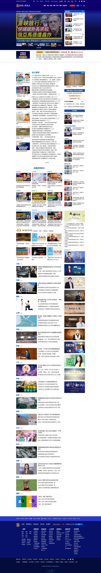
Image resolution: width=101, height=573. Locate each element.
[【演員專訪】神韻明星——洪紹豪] (39, 255)
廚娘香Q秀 (67, 543)
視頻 (48, 5)
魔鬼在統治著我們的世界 (66, 56)
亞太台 (49, 518)
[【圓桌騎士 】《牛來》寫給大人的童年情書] (68, 44)
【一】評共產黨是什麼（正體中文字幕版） (74, 223)
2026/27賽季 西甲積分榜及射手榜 (48, 480)
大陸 (17, 264)
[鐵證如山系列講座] (74, 392)
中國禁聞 (18, 190)
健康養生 (18, 72)
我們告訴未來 (50, 54)
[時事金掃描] (74, 288)
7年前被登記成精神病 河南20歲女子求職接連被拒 (45, 113)
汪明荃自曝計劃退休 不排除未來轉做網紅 (48, 341)
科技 (17, 444)
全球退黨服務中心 (50, 562)
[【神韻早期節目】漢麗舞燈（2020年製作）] (23, 255)
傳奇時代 (56, 54)
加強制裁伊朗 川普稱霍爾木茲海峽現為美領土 (44, 101)
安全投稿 (46, 559)
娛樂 (17, 461)
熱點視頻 (67, 11)
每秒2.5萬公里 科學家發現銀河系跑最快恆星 (48, 417)
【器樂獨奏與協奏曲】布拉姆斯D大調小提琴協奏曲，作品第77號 (54, 245)
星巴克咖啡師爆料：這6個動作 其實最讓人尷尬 (49, 437)
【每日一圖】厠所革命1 (45, 496)
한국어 (78, 518)
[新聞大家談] (74, 275)
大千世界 (67, 541)
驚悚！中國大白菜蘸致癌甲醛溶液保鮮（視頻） (44, 148)
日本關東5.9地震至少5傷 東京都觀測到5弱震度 (44, 92)
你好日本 (67, 532)
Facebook (79, 1)
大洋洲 (34, 518)
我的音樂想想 (68, 548)
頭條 (51, 5)
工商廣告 (76, 553)
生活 (17, 428)
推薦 (54, 5)
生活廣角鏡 (67, 531)
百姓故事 (76, 548)
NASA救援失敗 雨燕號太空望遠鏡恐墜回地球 (49, 456)
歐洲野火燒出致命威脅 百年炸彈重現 (41, 135)
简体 (48, 1)
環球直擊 (18, 171)
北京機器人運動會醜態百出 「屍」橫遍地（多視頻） (47, 79)
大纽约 (22, 518)
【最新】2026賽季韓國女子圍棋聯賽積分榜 (48, 487)
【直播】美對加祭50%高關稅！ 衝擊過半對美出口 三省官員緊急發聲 (44, 94)
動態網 (61, 562)
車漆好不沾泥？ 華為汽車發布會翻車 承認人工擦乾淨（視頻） (48, 77)
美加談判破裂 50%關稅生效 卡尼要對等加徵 (43, 152)
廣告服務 (52, 559)
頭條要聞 (23, 539)
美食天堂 (67, 536)
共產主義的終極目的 (47, 56)
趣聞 (17, 411)
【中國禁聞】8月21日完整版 (23, 201)
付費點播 (45, 231)
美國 (17, 280)
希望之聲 (43, 562)
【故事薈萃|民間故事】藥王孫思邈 (23, 123)
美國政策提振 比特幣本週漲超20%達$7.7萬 (48, 402)
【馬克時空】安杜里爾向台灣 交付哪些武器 (48, 389)
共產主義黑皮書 (77, 546)
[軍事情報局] (74, 326)
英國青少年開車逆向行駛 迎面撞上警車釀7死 (43, 84)
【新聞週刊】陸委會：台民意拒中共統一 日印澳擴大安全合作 (78, 30)
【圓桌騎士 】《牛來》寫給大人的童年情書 (78, 42)
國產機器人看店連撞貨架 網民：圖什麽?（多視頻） (45, 107)
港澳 (17, 329)
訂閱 (79, 524)
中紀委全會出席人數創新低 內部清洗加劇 (42, 124)
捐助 (69, 1)
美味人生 (67, 538)
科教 (26, 536)
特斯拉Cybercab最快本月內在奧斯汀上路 (42, 97)
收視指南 (30, 559)
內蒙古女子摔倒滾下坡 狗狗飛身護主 (49, 414)
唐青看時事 (43, 543)
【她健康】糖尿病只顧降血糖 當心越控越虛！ (23, 83)
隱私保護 (35, 559)
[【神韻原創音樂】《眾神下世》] (23, 241)
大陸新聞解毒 (44, 548)
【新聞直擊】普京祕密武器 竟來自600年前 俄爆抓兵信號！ (45, 103)
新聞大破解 (19, 210)
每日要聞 (35, 72)
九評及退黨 (38, 56)
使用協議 (41, 559)
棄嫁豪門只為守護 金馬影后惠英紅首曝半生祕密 (44, 156)
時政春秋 (43, 536)
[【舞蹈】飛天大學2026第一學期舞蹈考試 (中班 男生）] (39, 241)
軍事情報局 (43, 541)
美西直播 (74, 86)
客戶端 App (63, 559)
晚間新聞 (49, 171)
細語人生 (45, 54)
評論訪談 (65, 5)
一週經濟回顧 (36, 543)
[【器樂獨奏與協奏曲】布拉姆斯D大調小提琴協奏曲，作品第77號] (54, 241)
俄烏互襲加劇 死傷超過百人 (39, 120)
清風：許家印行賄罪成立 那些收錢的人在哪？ (49, 356)
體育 (17, 477)
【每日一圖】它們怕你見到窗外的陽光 (47, 501)
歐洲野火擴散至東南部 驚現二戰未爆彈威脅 (39, 41)
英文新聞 (61, 1)
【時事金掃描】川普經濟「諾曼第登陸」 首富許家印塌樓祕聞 (39, 226)
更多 (83, 11)
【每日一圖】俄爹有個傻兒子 (45, 504)
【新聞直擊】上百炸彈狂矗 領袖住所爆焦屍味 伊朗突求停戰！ (44, 144)
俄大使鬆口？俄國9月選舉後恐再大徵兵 (42, 126)
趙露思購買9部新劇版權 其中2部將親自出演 (48, 473)
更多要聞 (47, 162)
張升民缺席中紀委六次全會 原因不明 (41, 88)
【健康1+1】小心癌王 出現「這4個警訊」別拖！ (22, 95)
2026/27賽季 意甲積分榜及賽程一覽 (46, 485)
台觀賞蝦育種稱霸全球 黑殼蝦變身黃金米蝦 (48, 320)
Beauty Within (68, 539)
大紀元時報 (31, 562)
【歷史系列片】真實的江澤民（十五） (44, 75)
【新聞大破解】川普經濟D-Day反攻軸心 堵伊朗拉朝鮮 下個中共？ (23, 226)
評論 (17, 346)
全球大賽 (29, 544)
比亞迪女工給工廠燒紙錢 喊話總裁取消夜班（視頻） (45, 86)
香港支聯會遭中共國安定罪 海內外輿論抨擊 (48, 336)
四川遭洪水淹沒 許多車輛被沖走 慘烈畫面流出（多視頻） (47, 154)
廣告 (65, 1)
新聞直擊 (49, 210)
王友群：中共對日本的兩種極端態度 (49, 349)
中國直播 (80, 86)
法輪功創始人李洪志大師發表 (75, 90)
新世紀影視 (71, 562)
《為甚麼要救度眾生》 (74, 96)
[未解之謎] (74, 352)
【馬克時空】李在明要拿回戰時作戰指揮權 (48, 386)
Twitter (82, 1)
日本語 (74, 518)
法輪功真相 (38, 54)
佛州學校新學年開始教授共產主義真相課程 (43, 139)
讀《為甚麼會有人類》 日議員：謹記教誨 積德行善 (76, 104)
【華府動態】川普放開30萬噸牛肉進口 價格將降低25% (78, 147)
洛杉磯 (30, 518)
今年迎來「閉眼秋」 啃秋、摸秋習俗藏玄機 (48, 372)
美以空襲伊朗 (67, 113)
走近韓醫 (58, 539)
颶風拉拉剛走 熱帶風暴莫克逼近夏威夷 (42, 90)
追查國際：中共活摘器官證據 (66, 54)
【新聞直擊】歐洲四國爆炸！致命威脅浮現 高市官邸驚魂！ (44, 116)
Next (61, 27)
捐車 (72, 1)
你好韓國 (67, 534)
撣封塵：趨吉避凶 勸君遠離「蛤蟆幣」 (47, 353)
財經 (17, 395)
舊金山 (45, 518)
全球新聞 (34, 171)
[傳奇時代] (74, 379)
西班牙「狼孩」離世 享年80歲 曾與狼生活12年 (44, 111)
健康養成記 (59, 536)
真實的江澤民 (67, 163)
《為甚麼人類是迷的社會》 (74, 93)
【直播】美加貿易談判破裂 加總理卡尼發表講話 (44, 133)
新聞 (45, 5)
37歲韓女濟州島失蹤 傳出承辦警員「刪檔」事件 (44, 150)
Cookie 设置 (50, 570)
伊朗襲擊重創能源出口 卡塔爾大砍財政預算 (48, 306)
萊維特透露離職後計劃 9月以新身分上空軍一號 (44, 141)
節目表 (82, 72)
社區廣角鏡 (36, 545)
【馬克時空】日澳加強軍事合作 (47, 381)
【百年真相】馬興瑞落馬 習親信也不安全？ (45, 81)
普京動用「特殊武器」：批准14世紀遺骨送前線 (44, 122)
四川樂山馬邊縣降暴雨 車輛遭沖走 (41, 128)
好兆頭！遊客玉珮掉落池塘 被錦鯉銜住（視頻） (23, 137)
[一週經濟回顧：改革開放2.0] (68, 16)
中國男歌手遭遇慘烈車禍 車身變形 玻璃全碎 (48, 276)
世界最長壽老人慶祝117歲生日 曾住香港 (47, 435)
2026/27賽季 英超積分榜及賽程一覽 (46, 482)
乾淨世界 (37, 562)
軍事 (17, 379)
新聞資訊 (29, 524)
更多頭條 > (39, 47)
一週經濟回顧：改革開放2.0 (78, 14)
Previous (18, 27)
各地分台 (41, 1)
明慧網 (57, 562)
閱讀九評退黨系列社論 (52, 52)
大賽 (37, 1)
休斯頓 (38, 518)
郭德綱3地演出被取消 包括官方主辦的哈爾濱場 (44, 109)
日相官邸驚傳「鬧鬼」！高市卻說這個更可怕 (43, 137)
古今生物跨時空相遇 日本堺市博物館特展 (48, 304)
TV (78, 5)
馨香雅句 (51, 536)
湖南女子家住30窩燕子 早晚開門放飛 (47, 419)
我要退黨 (39, 52)
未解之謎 (51, 531)
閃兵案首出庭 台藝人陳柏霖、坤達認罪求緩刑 (44, 146)
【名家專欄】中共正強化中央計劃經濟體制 (48, 351)
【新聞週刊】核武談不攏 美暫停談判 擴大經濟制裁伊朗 (44, 99)
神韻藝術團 (24, 562)
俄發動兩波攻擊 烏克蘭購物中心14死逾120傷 (43, 158)
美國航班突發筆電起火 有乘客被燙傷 (41, 130)
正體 (46, 1)
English (59, 518)
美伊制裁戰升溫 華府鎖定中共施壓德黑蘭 (48, 290)
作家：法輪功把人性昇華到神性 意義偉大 (74, 106)
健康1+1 (58, 531)
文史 (17, 362)
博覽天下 (18, 127)
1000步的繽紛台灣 (68, 545)
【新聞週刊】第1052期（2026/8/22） (78, 24)
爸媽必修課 (51, 539)
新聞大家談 (50, 190)
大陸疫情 (66, 151)
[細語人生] (74, 314)
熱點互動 (43, 532)
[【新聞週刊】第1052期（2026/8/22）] (68, 26)
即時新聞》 (19, 11)
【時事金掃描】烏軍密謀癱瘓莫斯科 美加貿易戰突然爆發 (35, 11)
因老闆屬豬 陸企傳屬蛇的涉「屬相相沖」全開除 (44, 105)
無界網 (66, 562)
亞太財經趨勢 (36, 546)
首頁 (23, 524)
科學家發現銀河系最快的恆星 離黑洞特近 (48, 451)
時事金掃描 (34, 210)
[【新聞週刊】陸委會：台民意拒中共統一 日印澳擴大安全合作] (68, 31)
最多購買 (35, 231)
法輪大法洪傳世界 (78, 54)
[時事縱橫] (74, 262)
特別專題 (76, 529)
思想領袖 (43, 538)
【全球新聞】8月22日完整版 (78, 19)
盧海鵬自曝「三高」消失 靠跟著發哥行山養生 (49, 339)
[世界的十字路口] (74, 301)
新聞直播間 (73, 5)
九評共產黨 (76, 539)
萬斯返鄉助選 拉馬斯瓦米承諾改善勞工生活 (48, 287)
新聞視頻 (36, 529)
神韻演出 (23, 544)
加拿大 (26, 518)
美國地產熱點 (52, 543)
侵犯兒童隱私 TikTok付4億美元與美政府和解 (43, 118)
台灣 (17, 313)
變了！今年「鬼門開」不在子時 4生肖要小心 (49, 369)
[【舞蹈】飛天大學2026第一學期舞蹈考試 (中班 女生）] (54, 255)
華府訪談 (36, 541)
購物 (75, 1)
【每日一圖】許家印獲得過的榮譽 (46, 499)
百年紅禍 (76, 543)
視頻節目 (36, 524)
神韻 (34, 1)
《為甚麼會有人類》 (74, 98)
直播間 (48, 524)
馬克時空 (43, 546)
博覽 (60, 5)
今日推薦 (29, 541)
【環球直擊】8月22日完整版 (23, 182)
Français (64, 518)
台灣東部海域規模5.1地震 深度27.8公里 (47, 322)
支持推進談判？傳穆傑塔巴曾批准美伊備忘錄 (49, 309)
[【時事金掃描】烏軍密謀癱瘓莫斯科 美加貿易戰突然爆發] (68, 39)
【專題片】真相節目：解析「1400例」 (52, 58)
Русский (70, 518)
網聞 (17, 493)
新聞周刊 (36, 539)
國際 (17, 296)
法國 (42, 518)
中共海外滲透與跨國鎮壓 (70, 126)
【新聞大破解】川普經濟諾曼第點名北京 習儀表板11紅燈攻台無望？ (23, 222)
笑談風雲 (51, 532)
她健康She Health (60, 532)
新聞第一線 (34, 190)
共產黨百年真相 (56, 56)
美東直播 (68, 86)
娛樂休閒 (18, 99)
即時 (57, 5)
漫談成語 (51, 538)
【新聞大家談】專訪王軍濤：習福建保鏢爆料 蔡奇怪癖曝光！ (54, 203)
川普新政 (66, 138)
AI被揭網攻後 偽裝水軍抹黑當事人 (46, 454)
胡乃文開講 (59, 534)
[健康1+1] (74, 366)
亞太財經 (36, 548)
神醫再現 (58, 538)
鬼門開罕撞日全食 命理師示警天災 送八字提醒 (49, 374)
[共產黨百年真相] (74, 339)
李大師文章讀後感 (68, 101)
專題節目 (18, 141)
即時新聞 (23, 541)
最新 (40, 231)
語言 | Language (54, 1)
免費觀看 (51, 231)
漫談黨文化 (76, 550)
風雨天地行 (76, 545)
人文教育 (18, 112)
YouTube (84, 1)
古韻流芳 (51, 534)
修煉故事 (76, 551)
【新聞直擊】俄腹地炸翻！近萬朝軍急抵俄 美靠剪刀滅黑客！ (54, 222)
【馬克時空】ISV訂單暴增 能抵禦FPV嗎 (47, 384)
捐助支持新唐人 (57, 524)
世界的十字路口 (44, 545)
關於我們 (24, 559)
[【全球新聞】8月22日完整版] (68, 21)
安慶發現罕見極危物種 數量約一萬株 (47, 273)
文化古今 (51, 541)
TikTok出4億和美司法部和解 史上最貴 (47, 292)
